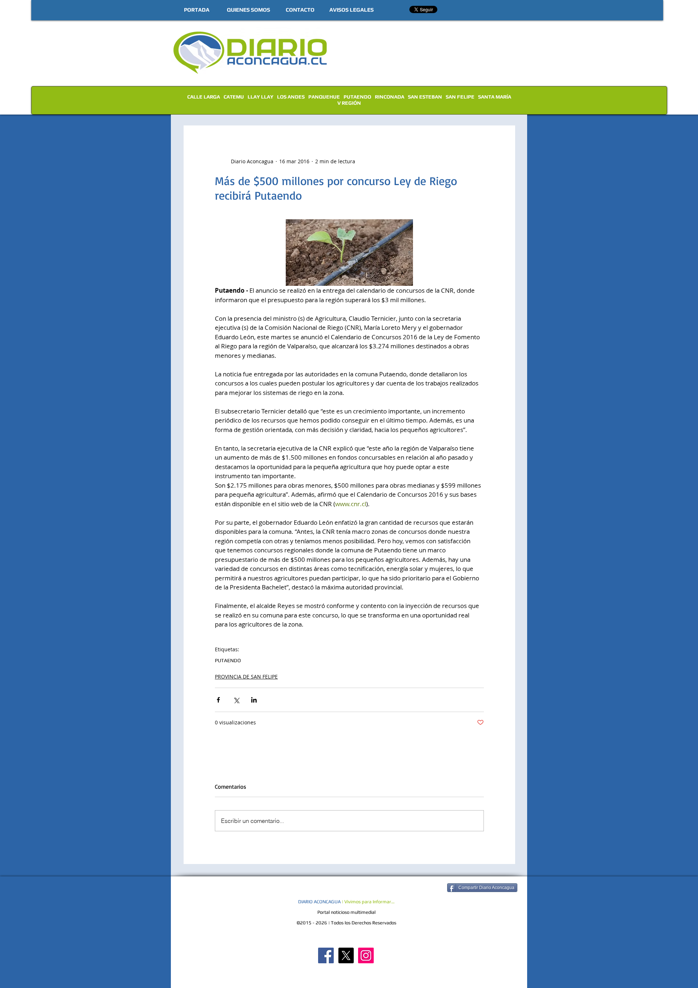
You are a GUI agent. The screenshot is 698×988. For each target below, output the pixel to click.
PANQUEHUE (324, 97)
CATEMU (234, 97)
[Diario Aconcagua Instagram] (366, 955)
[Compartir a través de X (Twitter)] (236, 699)
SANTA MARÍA (494, 97)
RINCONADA (389, 97)
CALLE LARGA (203, 97)
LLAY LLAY (260, 97)
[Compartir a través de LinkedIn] (253, 699)
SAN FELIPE (460, 97)
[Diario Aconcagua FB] (326, 955)
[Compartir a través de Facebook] (218, 699)
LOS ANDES (291, 97)
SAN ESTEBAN (425, 97)
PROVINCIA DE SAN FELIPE (246, 676)
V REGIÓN (349, 103)
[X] (346, 955)
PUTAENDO (357, 97)
